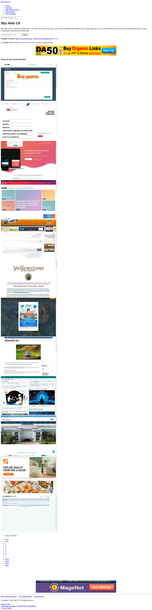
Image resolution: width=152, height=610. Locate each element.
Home (7, 6)
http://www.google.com (24, 39)
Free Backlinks (10, 14)
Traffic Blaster (39, 596)
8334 (7, 561)
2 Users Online (6, 608)
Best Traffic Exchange (9, 596)
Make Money (10, 12)
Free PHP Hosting (25, 596)
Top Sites (8, 8)
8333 (7, 559)
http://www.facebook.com (43, 39)
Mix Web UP (5, 2)
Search (25, 35)
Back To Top (5, 604)
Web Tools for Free (12, 10)
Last (6, 565)
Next (7, 563)
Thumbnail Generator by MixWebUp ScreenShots (18, 606)
